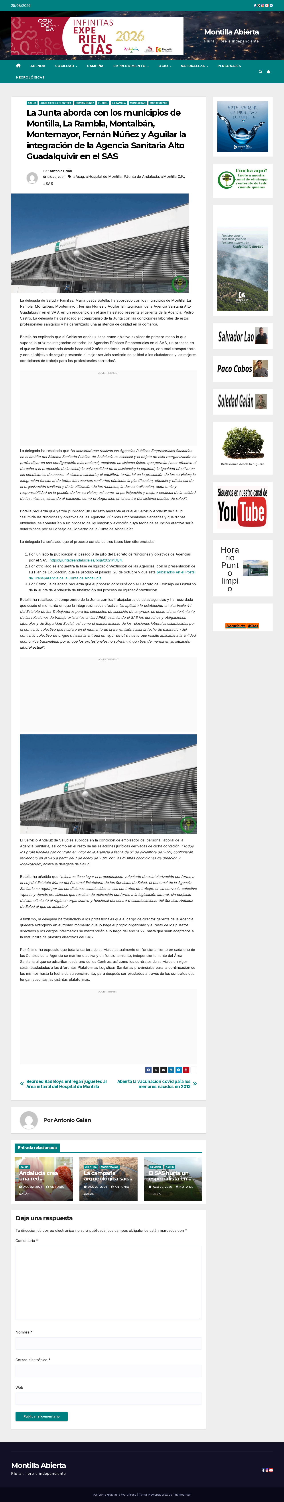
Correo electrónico (33, 1360)
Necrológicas (30, 77)
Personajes (229, 66)
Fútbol (103, 103)
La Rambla (119, 103)
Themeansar (182, 1494)
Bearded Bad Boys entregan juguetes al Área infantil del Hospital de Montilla (66, 1084)
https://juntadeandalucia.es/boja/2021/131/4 (85, 560)
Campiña (95, 66)
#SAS (48, 183)
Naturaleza (193, 66)
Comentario (27, 1240)
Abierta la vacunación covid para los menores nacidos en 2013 (154, 1084)
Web (19, 1387)
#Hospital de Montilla (104, 176)
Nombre (24, 1332)
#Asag (78, 176)
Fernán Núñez (85, 103)
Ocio (163, 66)
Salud (32, 103)
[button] (260, 71)
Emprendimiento (130, 66)
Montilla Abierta (231, 31)
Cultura (91, 1167)
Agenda (37, 66)
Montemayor (158, 103)
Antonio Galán (61, 171)
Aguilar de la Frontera (55, 103)
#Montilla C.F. (172, 176)
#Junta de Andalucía (141, 176)
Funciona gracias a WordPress (115, 1494)
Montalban (138, 103)
